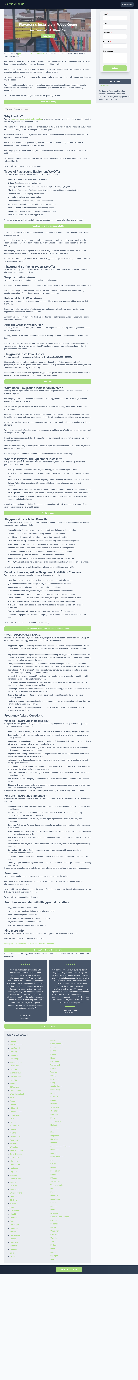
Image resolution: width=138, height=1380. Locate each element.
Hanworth (54, 1249)
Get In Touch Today (48, 102)
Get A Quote (48, 382)
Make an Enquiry (69, 1269)
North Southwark (16, 1151)
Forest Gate (14, 1158)
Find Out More (48, 513)
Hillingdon (54, 1213)
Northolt (53, 1125)
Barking (13, 1239)
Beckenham (55, 1171)
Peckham (13, 1221)
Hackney (13, 1080)
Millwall (13, 1203)
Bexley (53, 1227)
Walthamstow (15, 1091)
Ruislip (53, 1174)
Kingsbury (14, 1161)
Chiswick (53, 1054)
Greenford (54, 1111)
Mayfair (13, 1133)
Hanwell (53, 1104)
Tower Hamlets (16, 1154)
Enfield (12, 1083)
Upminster (54, 1231)
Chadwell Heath (56, 1086)
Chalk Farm (14, 1066)
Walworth (13, 1175)
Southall (53, 1153)
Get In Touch (115, 81)
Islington (13, 1069)
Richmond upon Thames (60, 1146)
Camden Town (15, 1073)
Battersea (14, 1242)
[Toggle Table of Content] (25, 109)
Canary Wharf (15, 1179)
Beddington (54, 1224)
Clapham (13, 1249)
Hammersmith (15, 1235)
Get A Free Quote (48, 1026)
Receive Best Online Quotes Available (48, 226)
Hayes (52, 1210)
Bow (11, 1119)
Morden (53, 1192)
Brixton (13, 1253)
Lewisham (54, 1079)
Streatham (54, 1107)
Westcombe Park (57, 1044)
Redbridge (14, 1168)
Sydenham (54, 1129)
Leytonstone (15, 1115)
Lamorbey (54, 1206)
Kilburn (13, 1122)
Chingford (14, 1108)
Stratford (13, 1129)
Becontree (54, 1093)
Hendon (13, 1105)
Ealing (52, 1083)
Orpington (54, 1256)
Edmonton (50, 944)
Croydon (53, 1220)
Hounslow (54, 1196)
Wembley (13, 1218)
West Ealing (55, 1090)
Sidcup (53, 1203)
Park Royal (14, 1225)
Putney (53, 1076)
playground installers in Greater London (26, 119)
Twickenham (55, 1181)
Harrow (53, 1058)
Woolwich (54, 1072)
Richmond (54, 1150)
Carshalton (54, 1234)
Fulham (53, 1047)
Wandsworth (55, 1065)
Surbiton (53, 1242)
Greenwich (14, 1246)
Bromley (13, 1143)
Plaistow (13, 1186)
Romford (53, 1143)
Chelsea (13, 1200)
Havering (54, 1139)
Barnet (12, 1101)
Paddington (14, 1140)
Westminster (15, 1165)
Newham (13, 1196)
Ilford (12, 1207)
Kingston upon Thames (59, 1217)
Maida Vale (14, 1126)
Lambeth (13, 1256)
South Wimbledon (57, 1157)
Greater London (56, 1040)
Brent (12, 1098)
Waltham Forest (16, 1062)
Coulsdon (54, 1259)
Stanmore (14, 1228)
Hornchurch (55, 1199)
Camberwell (14, 1211)
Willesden (14, 1147)
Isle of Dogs (14, 1214)
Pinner (53, 1118)
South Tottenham (19, 944)
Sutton (53, 1252)
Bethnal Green (16, 1112)
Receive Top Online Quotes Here (48, 950)
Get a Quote (48, 36)
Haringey (7, 944)
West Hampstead (17, 1094)
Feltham (53, 1245)
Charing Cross (15, 1136)
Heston (53, 1189)
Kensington (14, 1189)
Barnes (53, 1069)
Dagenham (54, 1136)
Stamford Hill (32, 944)
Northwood (54, 1167)
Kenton (13, 1232)
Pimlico (13, 1182)
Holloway (41, 944)
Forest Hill (54, 1097)
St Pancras (14, 1087)
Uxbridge (54, 1238)
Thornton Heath (56, 1185)
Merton (53, 1160)
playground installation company (31, 54)
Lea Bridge (14, 1059)
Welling (53, 1164)
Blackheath (54, 1061)
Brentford (54, 1114)
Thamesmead (55, 1121)
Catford (53, 1100)
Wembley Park (16, 1193)
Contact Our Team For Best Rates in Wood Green (48, 629)
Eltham (53, 1132)
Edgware (13, 1172)
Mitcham (53, 1178)
